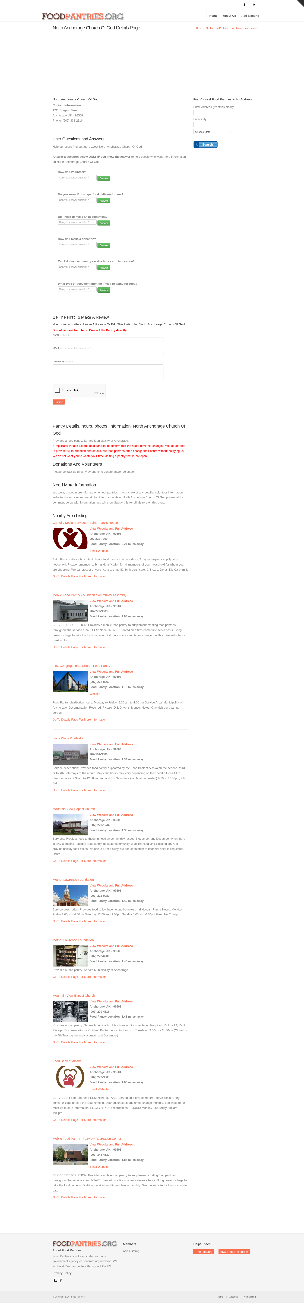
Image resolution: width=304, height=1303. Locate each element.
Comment (63, 361)
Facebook (60, 1280)
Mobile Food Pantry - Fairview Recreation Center (87, 1138)
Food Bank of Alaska (67, 1061)
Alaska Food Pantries (217, 28)
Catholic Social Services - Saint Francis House (85, 522)
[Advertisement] (152, 60)
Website (103, 550)
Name (61, 334)
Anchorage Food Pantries (245, 28)
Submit (59, 402)
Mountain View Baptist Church (74, 809)
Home (213, 15)
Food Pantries (83, 18)
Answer (104, 178)
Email (93, 550)
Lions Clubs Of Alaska (68, 738)
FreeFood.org (203, 1251)
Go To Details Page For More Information (79, 576)
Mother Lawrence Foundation (73, 879)
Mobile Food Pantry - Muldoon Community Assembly (89, 595)
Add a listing (250, 15)
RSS (55, 1280)
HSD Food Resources (234, 1251)
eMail (72, 348)
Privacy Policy (62, 1273)
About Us (229, 15)
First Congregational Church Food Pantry (81, 666)
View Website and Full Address (111, 528)
